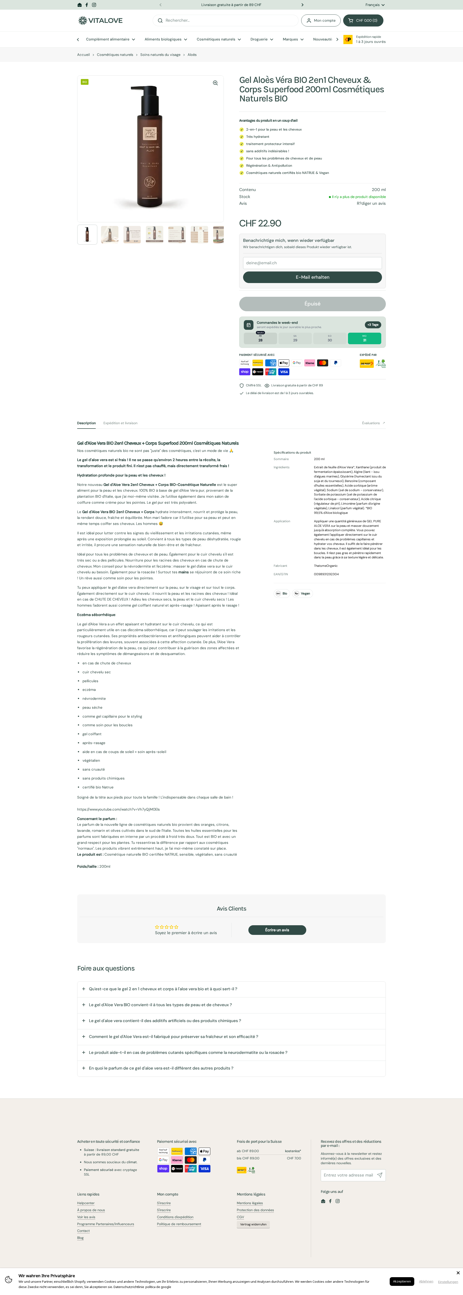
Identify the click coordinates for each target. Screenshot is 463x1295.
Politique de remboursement (179, 1224)
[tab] (86, 423)
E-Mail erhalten (312, 277)
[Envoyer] (380, 1175)
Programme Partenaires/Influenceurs (105, 1224)
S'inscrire (164, 1203)
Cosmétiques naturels (115, 54)
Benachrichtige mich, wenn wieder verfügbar (288, 240)
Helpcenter (86, 1203)
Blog (80, 1238)
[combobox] (226, 20)
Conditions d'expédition (175, 1217)
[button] (363, 20)
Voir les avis (86, 1217)
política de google (158, 1287)
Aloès (192, 54)
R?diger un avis (371, 203)
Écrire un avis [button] (277, 929)
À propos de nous (91, 1210)
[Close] (458, 1272)
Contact (83, 1231)
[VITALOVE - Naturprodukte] (100, 20)
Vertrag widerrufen (253, 1224)
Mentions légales (250, 1203)
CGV (240, 1217)
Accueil (83, 54)
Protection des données (255, 1210)
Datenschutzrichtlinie (129, 1287)
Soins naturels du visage (160, 54)
